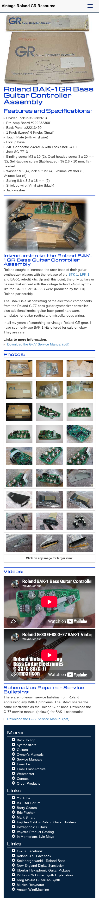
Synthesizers (26, 745)
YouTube (23, 798)
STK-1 (73, 274)
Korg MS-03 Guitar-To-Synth (38, 880)
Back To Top (26, 740)
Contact (23, 779)
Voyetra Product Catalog (35, 832)
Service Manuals (29, 759)
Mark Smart (26, 817)
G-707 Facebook (30, 851)
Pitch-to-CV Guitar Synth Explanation (45, 875)
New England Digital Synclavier (40, 865)
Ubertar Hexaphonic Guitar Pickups (43, 870)
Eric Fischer (26, 812)
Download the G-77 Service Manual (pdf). (38, 344)
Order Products (28, 783)
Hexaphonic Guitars (32, 827)
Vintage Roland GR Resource (28, 6)
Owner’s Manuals (30, 754)
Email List (24, 764)
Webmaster (25, 774)
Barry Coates (27, 808)
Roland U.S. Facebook (34, 856)
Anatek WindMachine (33, 889)
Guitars (22, 750)
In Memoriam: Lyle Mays (35, 837)
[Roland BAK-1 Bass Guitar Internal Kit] (19, 368)
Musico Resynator (30, 885)
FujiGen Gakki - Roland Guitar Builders (46, 822)
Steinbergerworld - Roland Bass (41, 861)
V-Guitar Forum (28, 803)
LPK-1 (84, 274)
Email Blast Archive (31, 769)
